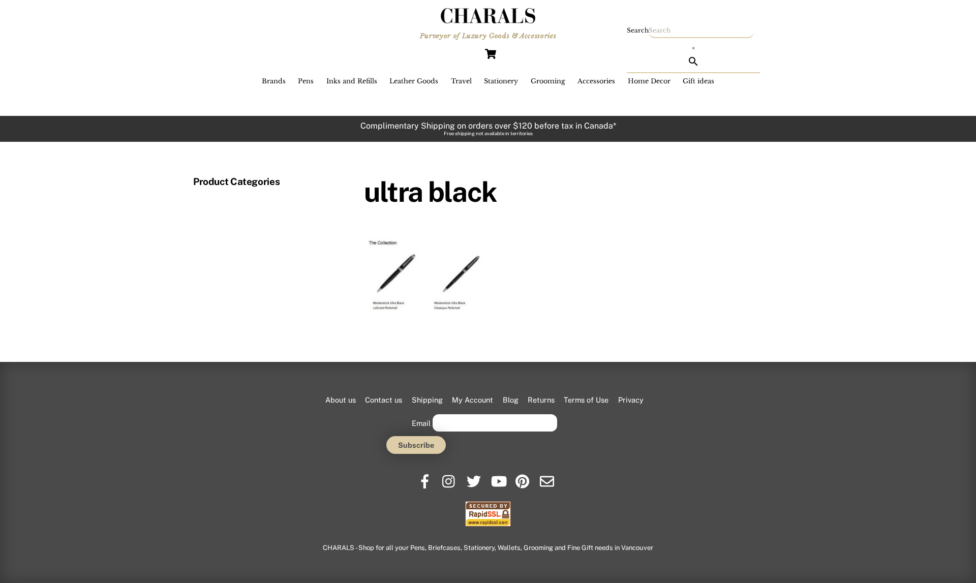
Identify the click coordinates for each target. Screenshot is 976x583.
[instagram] (450, 477)
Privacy (631, 399)
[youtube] (499, 477)
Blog (510, 399)
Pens (306, 81)
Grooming (548, 81)
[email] (548, 477)
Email (421, 422)
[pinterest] (523, 477)
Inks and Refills (351, 81)
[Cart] (490, 54)
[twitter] (474, 477)
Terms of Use (586, 399)
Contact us (383, 399)
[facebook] (426, 477)
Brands (274, 81)
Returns (541, 399)
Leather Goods (413, 81)
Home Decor (649, 81)
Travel (461, 81)
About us (340, 399)
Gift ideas (698, 81)
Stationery (501, 81)
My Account (472, 399)
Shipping (427, 399)
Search (638, 30)
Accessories (596, 81)
